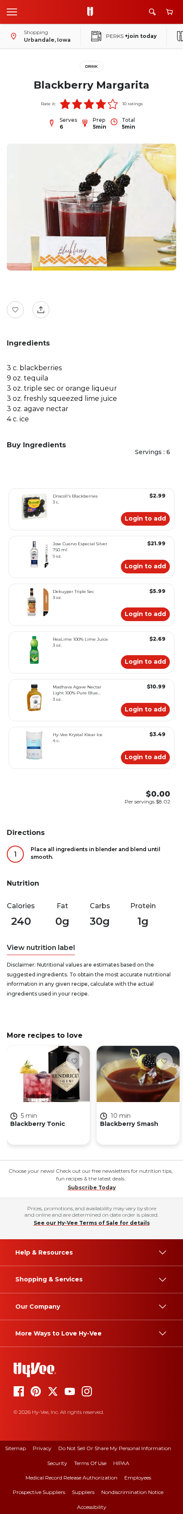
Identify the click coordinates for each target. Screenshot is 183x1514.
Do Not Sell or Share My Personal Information (114, 1448)
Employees (137, 1477)
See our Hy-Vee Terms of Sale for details (92, 1223)
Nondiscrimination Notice (132, 1492)
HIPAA (121, 1463)
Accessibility (91, 1507)
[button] (65, 104)
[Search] (152, 12)
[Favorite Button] (15, 309)
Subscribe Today (92, 1187)
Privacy (42, 1448)
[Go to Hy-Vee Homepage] (92, 12)
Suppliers (83, 1492)
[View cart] (169, 12)
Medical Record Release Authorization (71, 1477)
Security (57, 1463)
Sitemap (15, 1448)
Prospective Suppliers (39, 1492)
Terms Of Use (90, 1463)
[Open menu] (12, 11)
